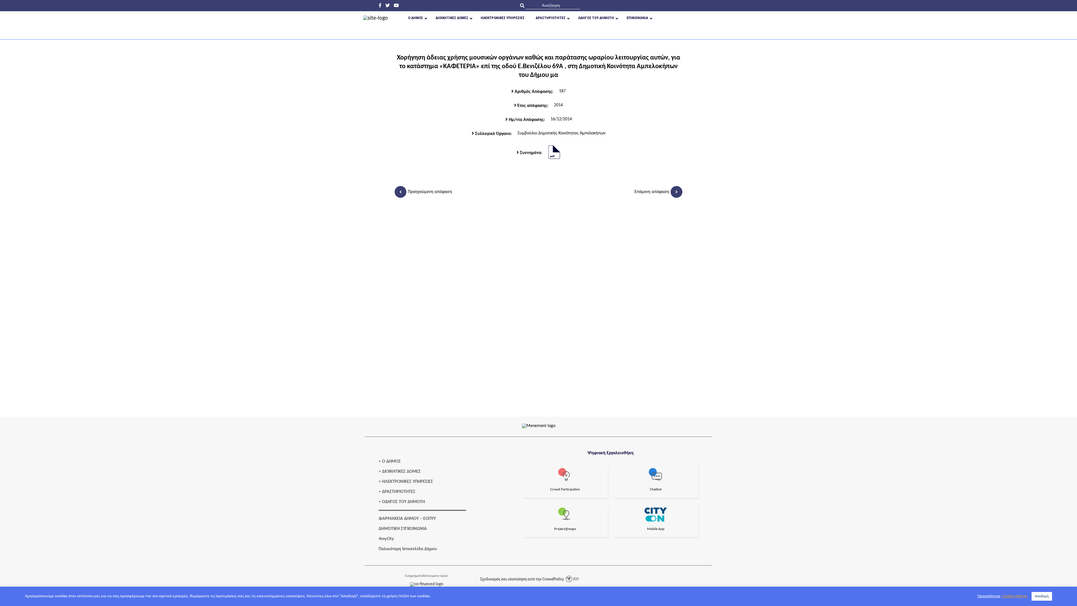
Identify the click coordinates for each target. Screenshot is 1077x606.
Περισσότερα (988, 596)
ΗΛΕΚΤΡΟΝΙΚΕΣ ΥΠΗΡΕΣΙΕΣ (407, 481)
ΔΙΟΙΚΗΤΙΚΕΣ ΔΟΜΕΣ (401, 471)
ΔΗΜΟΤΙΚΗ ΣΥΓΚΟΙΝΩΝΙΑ (403, 529)
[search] (552, 5)
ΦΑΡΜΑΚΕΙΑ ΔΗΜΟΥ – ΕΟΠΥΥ (407, 519)
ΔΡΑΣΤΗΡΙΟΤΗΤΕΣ (398, 492)
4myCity (386, 539)
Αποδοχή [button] (1042, 596)
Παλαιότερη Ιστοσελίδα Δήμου (408, 549)
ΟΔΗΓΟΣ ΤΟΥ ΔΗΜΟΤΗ (403, 502)
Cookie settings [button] (1014, 596)
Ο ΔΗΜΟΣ (391, 461)
